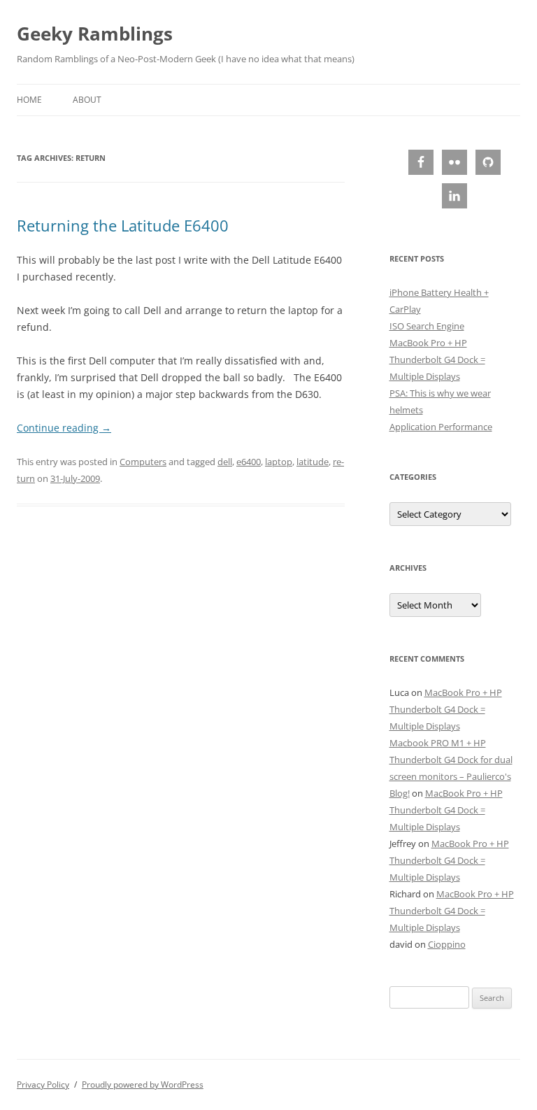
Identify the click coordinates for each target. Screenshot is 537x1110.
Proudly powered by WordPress (142, 1084)
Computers (143, 461)
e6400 (248, 461)
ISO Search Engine (426, 326)
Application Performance (440, 426)
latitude (312, 461)
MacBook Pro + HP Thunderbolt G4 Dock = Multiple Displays (437, 359)
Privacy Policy (43, 1084)
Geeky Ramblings (95, 33)
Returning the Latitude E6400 (123, 225)
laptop (278, 461)
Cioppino (447, 944)
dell (224, 461)
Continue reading (64, 427)
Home (29, 100)
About (87, 100)
